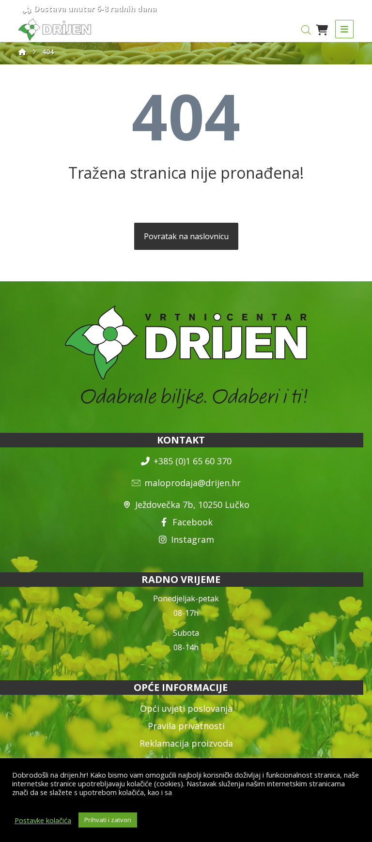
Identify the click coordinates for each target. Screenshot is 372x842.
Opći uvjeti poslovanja (186, 708)
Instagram (192, 539)
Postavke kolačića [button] (43, 820)
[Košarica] (322, 29)
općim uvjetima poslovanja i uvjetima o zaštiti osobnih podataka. (180, 796)
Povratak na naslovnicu (186, 236)
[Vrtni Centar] (54, 29)
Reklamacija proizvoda (186, 743)
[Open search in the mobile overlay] (306, 29)
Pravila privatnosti (186, 726)
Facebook (192, 522)
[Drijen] (22, 51)
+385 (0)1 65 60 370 (193, 461)
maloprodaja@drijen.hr (192, 483)
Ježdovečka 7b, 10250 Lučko (192, 504)
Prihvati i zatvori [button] (107, 819)
